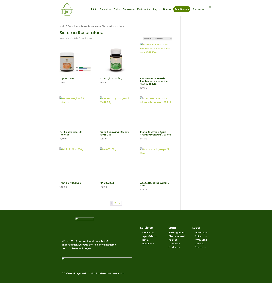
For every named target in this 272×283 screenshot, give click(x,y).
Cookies (199, 243)
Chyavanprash (176, 236)
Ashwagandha (176, 232)
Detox (117, 9)
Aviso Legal (201, 232)
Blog (154, 9)
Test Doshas (182, 9)
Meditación (143, 9)
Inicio (94, 9)
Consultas (105, 9)
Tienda (167, 9)
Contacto (198, 9)
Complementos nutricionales (84, 26)
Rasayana (129, 9)
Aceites (172, 240)
